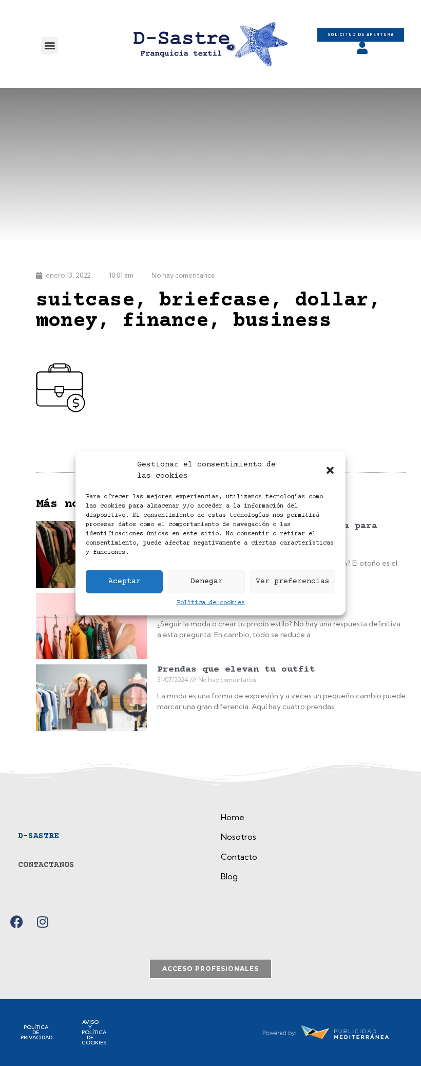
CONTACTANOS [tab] (46, 865)
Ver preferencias (293, 581)
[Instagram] (42, 921)
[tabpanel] (313, 850)
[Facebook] (16, 921)
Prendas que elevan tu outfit (236, 669)
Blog (229, 876)
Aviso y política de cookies (94, 1032)
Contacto (239, 857)
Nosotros (238, 837)
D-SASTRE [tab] (38, 836)
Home (232, 817)
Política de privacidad (36, 1032)
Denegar (206, 581)
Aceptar (124, 581)
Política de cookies (211, 602)
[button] (330, 470)
